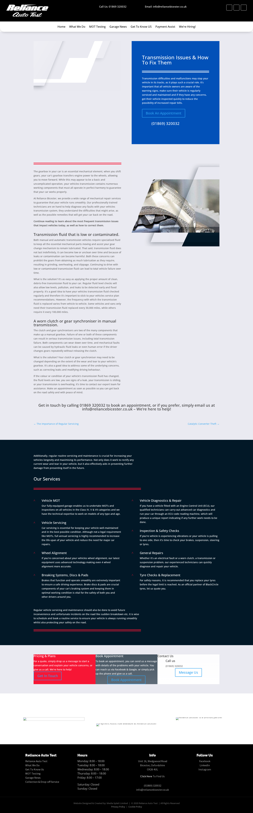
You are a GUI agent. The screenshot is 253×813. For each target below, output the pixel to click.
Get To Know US (141, 27)
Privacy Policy (118, 806)
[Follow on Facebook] (229, 7)
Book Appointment (126, 679)
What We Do (77, 27)
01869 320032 (92, 405)
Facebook (204, 761)
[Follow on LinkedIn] (236, 7)
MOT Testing (97, 27)
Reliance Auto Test (36, 761)
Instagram (204, 769)
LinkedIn (205, 765)
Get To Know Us (34, 769)
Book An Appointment (163, 113)
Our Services (47, 479)
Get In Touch (47, 675)
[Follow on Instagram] (244, 7)
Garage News (118, 27)
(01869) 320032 (165, 123)
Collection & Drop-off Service (42, 781)
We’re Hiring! (187, 27)
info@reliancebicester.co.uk (107, 408)
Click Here (146, 776)
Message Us (188, 672)
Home (61, 27)
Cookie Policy (135, 806)
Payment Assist (165, 27)
